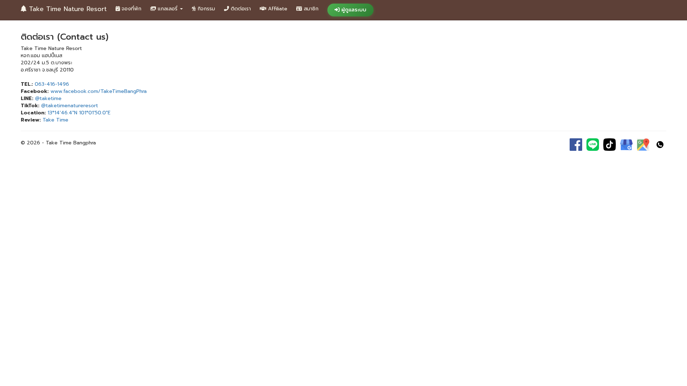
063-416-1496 (52, 84)
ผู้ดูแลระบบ (353, 10)
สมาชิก (310, 9)
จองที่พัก (130, 9)
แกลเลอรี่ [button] (167, 9)
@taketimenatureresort (69, 105)
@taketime (48, 98)
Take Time (55, 120)
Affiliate (276, 9)
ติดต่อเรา (240, 9)
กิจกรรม (205, 9)
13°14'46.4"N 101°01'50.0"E (79, 113)
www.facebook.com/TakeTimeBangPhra (98, 91)
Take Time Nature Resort (66, 9)
